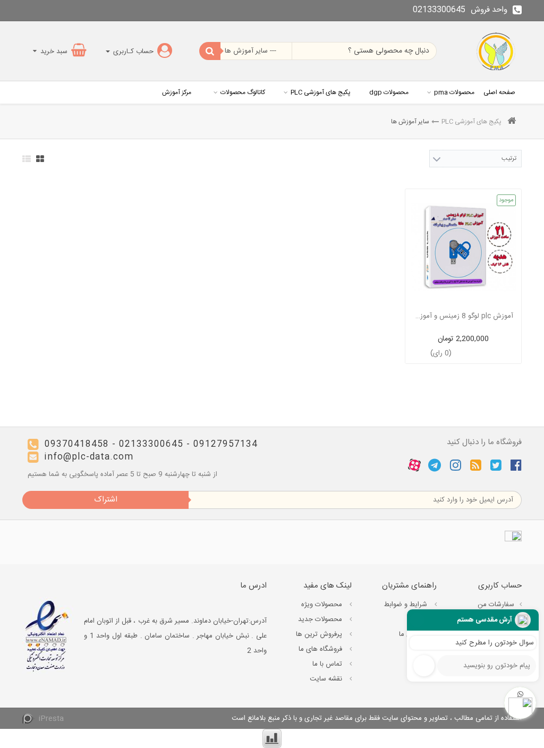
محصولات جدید (321, 619)
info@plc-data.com (88, 457)
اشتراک (105, 499)
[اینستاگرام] (455, 465)
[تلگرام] (434, 465)
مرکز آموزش (176, 92)
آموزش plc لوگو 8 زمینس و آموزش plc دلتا (463, 316)
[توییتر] (496, 465)
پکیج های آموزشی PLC (321, 92)
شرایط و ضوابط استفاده (410, 612)
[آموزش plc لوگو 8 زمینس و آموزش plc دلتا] (463, 247)
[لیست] (26, 158)
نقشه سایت (327, 679)
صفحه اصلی (499, 92)
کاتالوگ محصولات (242, 92)
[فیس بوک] (516, 465)
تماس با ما (328, 664)
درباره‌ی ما (414, 634)
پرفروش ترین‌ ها (320, 634)
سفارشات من (496, 604)
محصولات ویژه (322, 604)
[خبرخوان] (475, 465)
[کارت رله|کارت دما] (497, 51)
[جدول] (40, 158)
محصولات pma (454, 92)
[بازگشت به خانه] (512, 122)
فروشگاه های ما (321, 649)
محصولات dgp (389, 92)
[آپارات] (414, 465)
